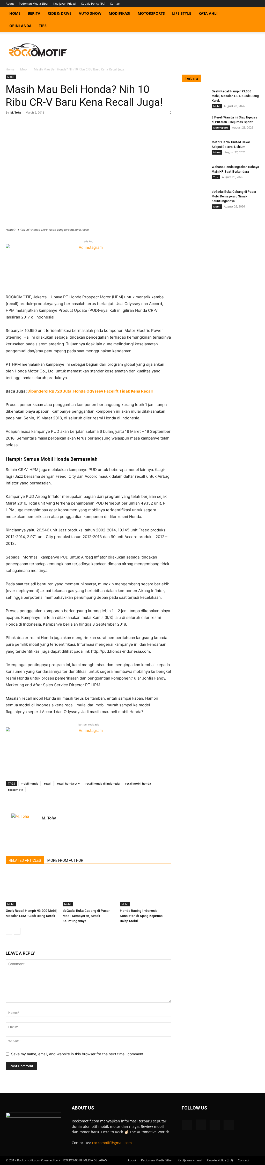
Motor (217, 152)
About (10, 3)
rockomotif (15, 790)
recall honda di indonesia (102, 783)
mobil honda (29, 783)
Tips (43, 25)
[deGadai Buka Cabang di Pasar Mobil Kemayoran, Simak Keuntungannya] (88, 888)
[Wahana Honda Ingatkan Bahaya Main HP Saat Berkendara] (195, 174)
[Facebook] (230, 3)
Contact (115, 3)
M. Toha (15, 112)
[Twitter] (247, 3)
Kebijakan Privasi (64, 3)
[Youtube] (255, 3)
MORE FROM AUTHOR (65, 860)
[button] (253, 13)
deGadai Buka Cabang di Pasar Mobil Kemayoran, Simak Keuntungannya (86, 916)
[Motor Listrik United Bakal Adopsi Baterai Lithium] (195, 149)
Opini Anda (20, 25)
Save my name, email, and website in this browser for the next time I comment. (77, 1054)
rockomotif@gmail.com (112, 1142)
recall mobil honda (138, 783)
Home (14, 13)
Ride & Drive (59, 13)
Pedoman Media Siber (33, 3)
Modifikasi (119, 13)
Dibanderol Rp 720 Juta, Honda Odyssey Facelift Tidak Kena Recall (90, 391)
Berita (34, 13)
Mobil (24, 69)
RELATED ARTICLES (25, 860)
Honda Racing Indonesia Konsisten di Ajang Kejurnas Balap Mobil (141, 916)
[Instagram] (238, 3)
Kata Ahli (208, 13)
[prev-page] (9, 931)
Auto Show (90, 13)
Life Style (181, 13)
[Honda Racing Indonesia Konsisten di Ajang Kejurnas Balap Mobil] (145, 888)
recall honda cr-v (68, 783)
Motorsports (151, 13)
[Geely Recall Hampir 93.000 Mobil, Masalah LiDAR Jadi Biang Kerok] (31, 888)
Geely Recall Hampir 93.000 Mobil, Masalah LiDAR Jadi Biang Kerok (235, 96)
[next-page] (17, 931)
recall (47, 783)
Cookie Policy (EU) (93, 3)
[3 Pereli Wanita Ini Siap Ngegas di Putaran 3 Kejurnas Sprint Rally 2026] (195, 124)
